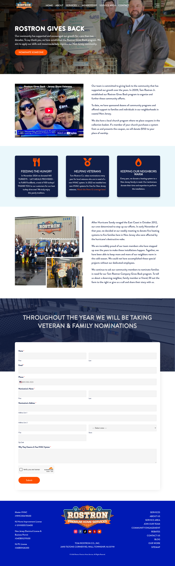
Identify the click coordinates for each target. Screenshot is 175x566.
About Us (155, 516)
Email (21, 365)
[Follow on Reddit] (99, 531)
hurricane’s (101, 239)
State (90, 433)
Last (90, 361)
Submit (29, 480)
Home (49, 5)
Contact (123, 5)
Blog (157, 539)
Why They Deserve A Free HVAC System (34, 447)
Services (71, 5)
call (123, 282)
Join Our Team (152, 523)
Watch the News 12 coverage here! (91, 189)
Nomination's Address (27, 403)
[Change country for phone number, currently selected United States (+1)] (21, 382)
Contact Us (153, 535)
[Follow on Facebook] (80, 531)
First (19, 361)
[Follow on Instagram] (76, 531)
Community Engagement (146, 527)
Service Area (108, 5)
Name (21, 351)
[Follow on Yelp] (95, 531)
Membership (89, 5)
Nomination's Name (26, 389)
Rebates (155, 531)
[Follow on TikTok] (85, 531)
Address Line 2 (23, 423)
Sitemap (155, 547)
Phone (21, 377)
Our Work (154, 543)
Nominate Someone (31, 52)
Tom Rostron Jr (147, 90)
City (19, 433)
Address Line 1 (22, 413)
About (59, 5)
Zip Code (21, 442)
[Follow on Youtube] (90, 531)
